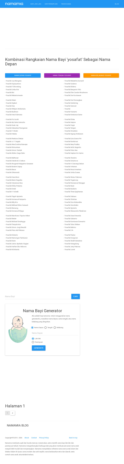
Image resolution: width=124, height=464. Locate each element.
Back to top (73, 438)
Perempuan (39, 342)
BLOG (117, 4)
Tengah (50, 327)
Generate (39, 348)
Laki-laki (38, 338)
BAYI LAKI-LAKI (36, 4)
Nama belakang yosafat (101, 75)
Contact (34, 438)
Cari (75, 296)
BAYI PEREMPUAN (51, 4)
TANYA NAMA (66, 4)
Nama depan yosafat (22, 75)
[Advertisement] (62, 29)
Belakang (59, 327)
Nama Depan (38, 327)
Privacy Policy (44, 438)
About (27, 438)
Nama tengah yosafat (62, 75)
